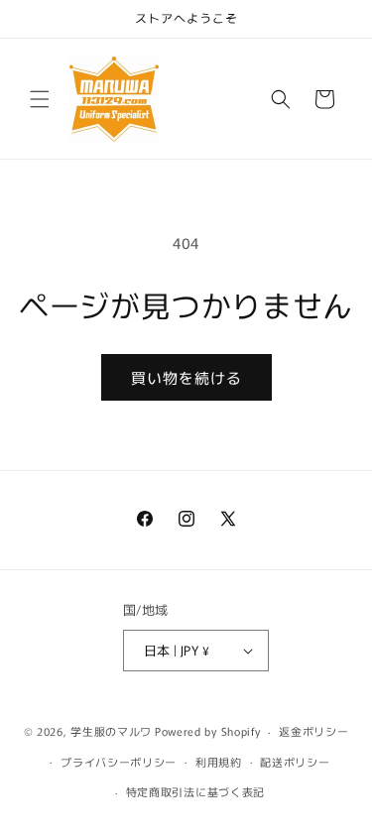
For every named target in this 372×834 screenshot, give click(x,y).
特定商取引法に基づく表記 (195, 791)
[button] (40, 99)
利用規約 (218, 762)
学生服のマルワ (111, 731)
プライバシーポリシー (119, 762)
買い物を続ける (186, 377)
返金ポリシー (313, 731)
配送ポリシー (294, 762)
